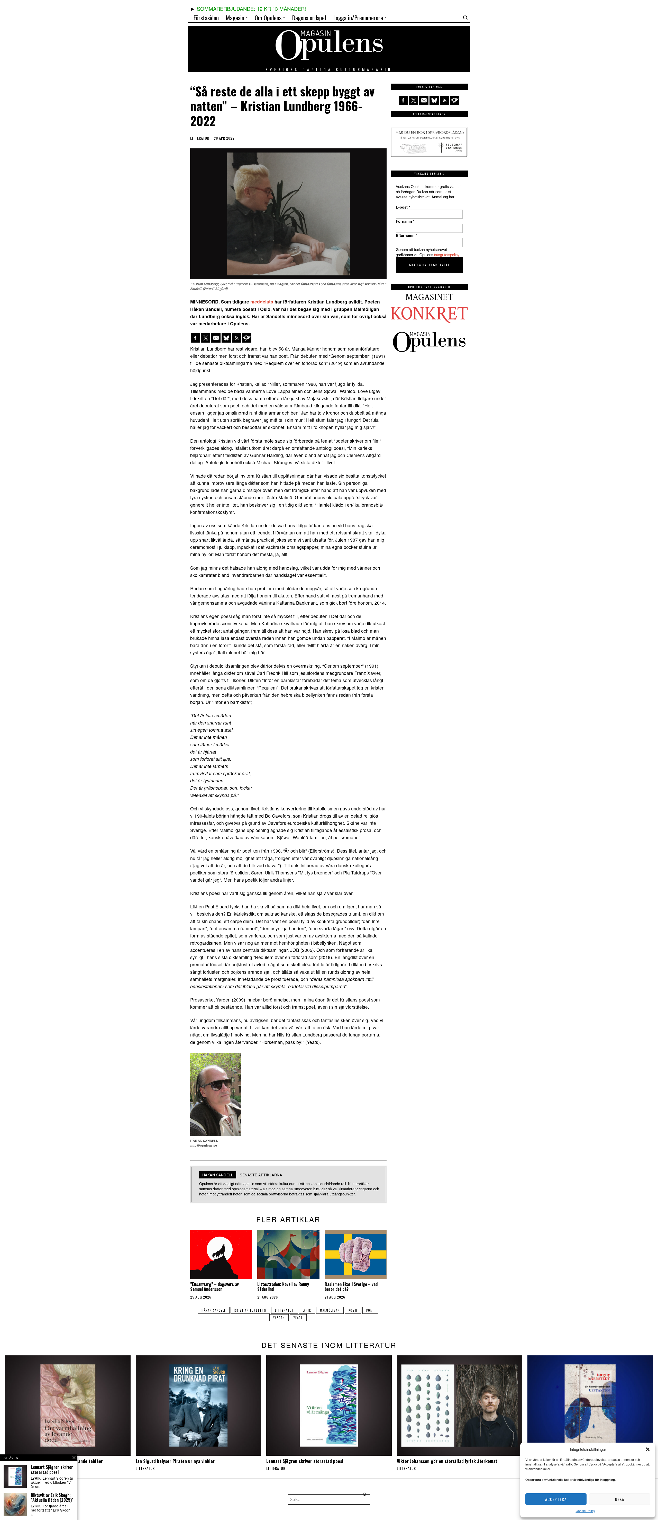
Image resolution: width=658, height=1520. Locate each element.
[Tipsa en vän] (216, 338)
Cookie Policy (585, 1510)
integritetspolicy (446, 254)
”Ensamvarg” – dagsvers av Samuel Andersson (214, 1287)
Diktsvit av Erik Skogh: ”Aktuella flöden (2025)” (52, 1498)
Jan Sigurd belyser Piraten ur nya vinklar (175, 1461)
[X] (205, 338)
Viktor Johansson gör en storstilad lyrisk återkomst (447, 1461)
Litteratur (199, 138)
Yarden (279, 1318)
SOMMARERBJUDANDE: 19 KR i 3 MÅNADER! (251, 8)
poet (370, 1310)
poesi (353, 1310)
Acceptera (556, 1499)
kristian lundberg (250, 1310)
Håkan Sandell (214, 1310)
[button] (647, 1449)
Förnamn (405, 221)
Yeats (298, 1318)
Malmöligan (330, 1310)
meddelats (261, 301)
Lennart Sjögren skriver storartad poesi (304, 1461)
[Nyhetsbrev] (246, 338)
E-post (403, 207)
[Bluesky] (226, 338)
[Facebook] (195, 338)
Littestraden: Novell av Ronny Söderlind (283, 1287)
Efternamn (406, 235)
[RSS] (236, 338)
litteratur (284, 1310)
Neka (619, 1499)
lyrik (307, 1310)
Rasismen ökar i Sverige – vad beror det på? (351, 1287)
